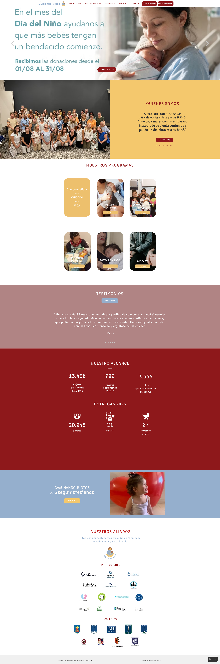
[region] (77, 198)
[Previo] (12, 44)
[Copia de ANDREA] (112, 342)
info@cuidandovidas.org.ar (151, 660)
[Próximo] (207, 44)
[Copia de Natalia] (114, 342)
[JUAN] (108, 342)
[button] (165, 3)
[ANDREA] (110, 342)
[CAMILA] (105, 342)
